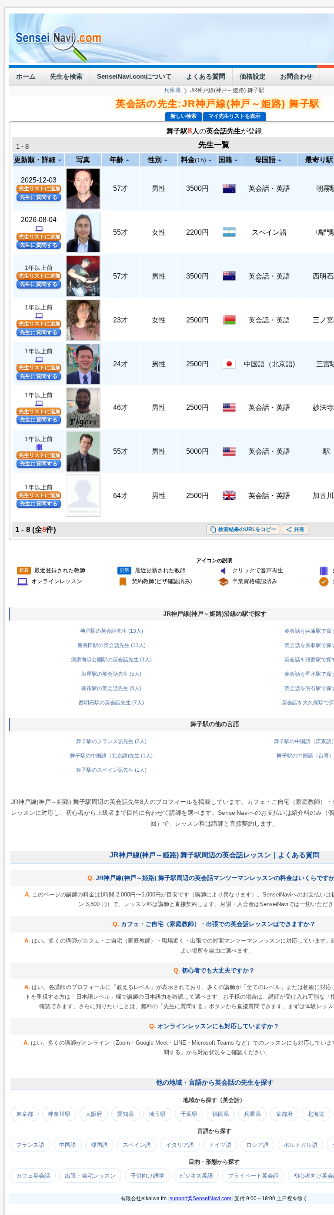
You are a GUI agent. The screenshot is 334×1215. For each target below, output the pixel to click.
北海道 (315, 1113)
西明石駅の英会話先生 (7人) (111, 702)
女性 (159, 232)
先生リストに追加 (39, 189)
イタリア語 (180, 1144)
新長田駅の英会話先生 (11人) (111, 645)
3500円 (197, 188)
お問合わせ (296, 76)
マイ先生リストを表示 (234, 116)
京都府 (284, 1113)
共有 (295, 529)
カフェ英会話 (33, 1175)
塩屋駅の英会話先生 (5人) (111, 674)
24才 (120, 364)
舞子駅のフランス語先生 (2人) (111, 741)
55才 (120, 232)
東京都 (24, 1113)
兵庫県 (172, 90)
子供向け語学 (147, 1175)
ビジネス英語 (196, 1175)
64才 (120, 495)
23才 (120, 320)
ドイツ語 (220, 1144)
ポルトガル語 (300, 1144)
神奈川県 (59, 1113)
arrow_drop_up (127, 160)
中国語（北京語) (269, 364)
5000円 (197, 451)
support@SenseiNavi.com (200, 1198)
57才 (120, 188)
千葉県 (188, 1113)
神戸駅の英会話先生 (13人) (111, 630)
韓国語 (99, 1144)
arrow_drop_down (59, 160)
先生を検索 (66, 76)
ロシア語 (257, 1144)
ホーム (26, 76)
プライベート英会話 (253, 1175)
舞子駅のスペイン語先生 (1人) (111, 770)
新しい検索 (183, 116)
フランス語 (30, 1144)
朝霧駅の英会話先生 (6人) (111, 688)
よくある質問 (205, 76)
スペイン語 (269, 232)
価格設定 (253, 76)
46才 (120, 407)
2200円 (197, 232)
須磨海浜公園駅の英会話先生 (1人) (111, 659)
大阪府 (93, 1113)
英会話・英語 (269, 188)
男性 (159, 188)
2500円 (197, 320)
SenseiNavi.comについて (134, 76)
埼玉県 (157, 1113)
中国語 (67, 1144)
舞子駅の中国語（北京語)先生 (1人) (111, 755)
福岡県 (220, 1113)
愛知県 (125, 1113)
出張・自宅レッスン (90, 1175)
